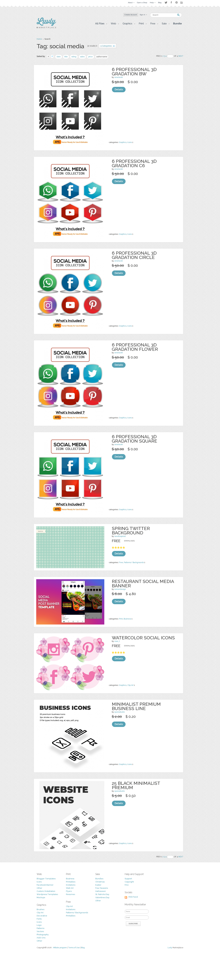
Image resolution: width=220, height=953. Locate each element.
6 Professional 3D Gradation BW (134, 71)
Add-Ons (41, 938)
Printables (70, 882)
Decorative (42, 916)
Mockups (41, 897)
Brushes (40, 909)
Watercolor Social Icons (143, 637)
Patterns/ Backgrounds (134, 562)
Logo (39, 925)
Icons (129, 142)
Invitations (70, 885)
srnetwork (118, 77)
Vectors (40, 931)
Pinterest (176, 2)
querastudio (119, 712)
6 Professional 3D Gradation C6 (134, 163)
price (90, 57)
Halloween (100, 891)
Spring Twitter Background (131, 530)
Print (121, 619)
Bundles (99, 878)
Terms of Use (74, 948)
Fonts (39, 919)
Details (119, 89)
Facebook (171, 2)
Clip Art (130, 685)
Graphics (122, 142)
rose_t (117, 641)
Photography (43, 934)
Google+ (181, 2)
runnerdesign (120, 589)
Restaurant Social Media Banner (143, 583)
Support (128, 878)
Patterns (40, 928)
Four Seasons (101, 888)
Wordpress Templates (47, 894)
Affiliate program (60, 948)
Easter (98, 885)
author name (101, 57)
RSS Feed (133, 897)
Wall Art (69, 888)
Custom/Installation (46, 891)
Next (180, 56)
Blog (83, 948)
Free (121, 562)
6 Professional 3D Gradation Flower (135, 347)
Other (39, 888)
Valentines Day (102, 897)
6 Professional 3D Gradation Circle (134, 255)
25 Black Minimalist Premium (136, 785)
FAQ (126, 885)
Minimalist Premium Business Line (136, 706)
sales (82, 57)
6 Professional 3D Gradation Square (134, 439)
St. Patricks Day (102, 894)
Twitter (165, 2)
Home (39, 39)
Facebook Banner (45, 885)
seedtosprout (120, 536)
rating (73, 57)
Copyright (129, 882)
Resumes (70, 894)
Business (127, 619)
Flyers (69, 891)
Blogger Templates (46, 878)
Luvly (170, 948)
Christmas (100, 882)
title (66, 57)
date (59, 57)
